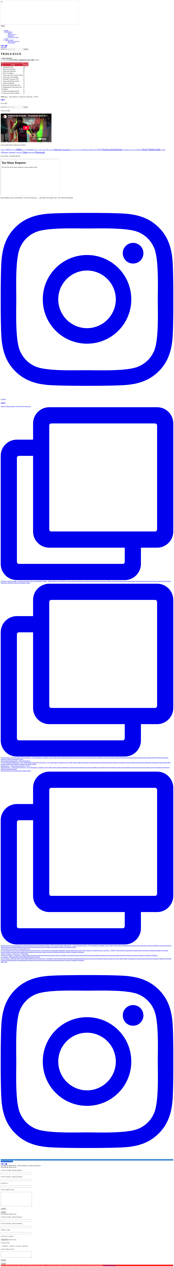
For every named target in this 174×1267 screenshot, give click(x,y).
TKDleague (4, 152)
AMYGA (11, 36)
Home (6, 30)
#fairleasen (13, 37)
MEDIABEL (8, 32)
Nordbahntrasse (127, 150)
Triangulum (19, 152)
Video (25, 152)
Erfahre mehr (112, 1265)
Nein (107, 1265)
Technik (163, 150)
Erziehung (30, 150)
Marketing (85, 150)
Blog (10, 33)
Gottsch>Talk (42, 150)
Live (6, 38)
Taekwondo (154, 149)
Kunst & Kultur (78, 150)
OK (104, 1265)
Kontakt (11, 42)
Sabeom (139, 150)
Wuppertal (40, 152)
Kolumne (12, 34)
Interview (58, 149)
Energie (24, 149)
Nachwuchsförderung (112, 149)
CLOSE (3, 1212)
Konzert (72, 150)
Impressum (9, 40)
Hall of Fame (49, 150)
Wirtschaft (31, 152)
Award (14, 150)
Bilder (19, 149)
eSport (36, 150)
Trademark (12, 152)
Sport (145, 149)
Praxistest (133, 150)
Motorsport (92, 150)
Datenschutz (13, 41)
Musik (99, 150)
